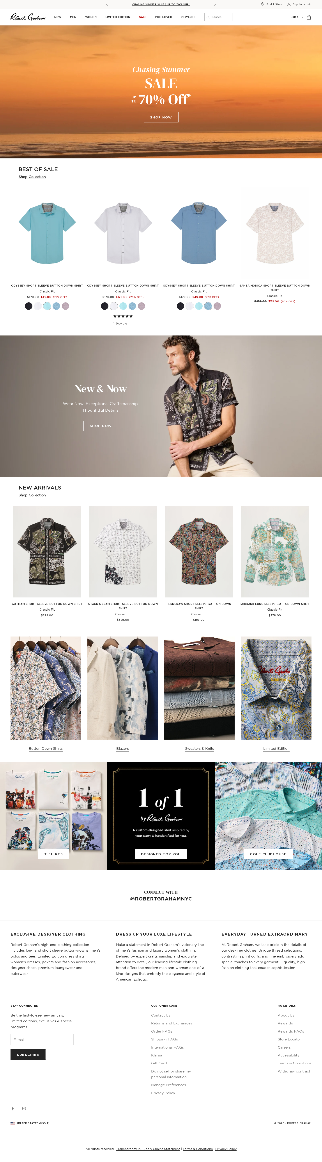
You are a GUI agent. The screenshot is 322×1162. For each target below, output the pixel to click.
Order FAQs (161, 1031)
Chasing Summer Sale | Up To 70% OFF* (161, 4)
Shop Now (161, 117)
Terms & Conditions (294, 1063)
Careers (284, 1047)
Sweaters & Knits (199, 748)
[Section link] (161, 91)
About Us (286, 1015)
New (57, 17)
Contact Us (160, 1015)
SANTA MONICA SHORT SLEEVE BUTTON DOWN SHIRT (274, 287)
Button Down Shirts (46, 748)
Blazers (122, 748)
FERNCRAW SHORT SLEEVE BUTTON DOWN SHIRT (199, 606)
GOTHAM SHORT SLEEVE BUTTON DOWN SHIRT (47, 604)
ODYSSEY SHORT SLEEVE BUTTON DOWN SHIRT (47, 285)
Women (91, 17)
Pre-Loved (163, 17)
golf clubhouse (268, 854)
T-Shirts (53, 854)
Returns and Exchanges (171, 1023)
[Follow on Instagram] (24, 1108)
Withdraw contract (294, 1071)
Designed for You (161, 854)
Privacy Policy (163, 1093)
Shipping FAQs (164, 1039)
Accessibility (288, 1055)
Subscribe (28, 1054)
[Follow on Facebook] (13, 1108)
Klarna (156, 1055)
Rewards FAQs (291, 1031)
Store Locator (289, 1039)
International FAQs (167, 1047)
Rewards (188, 17)
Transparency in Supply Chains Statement (148, 1149)
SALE (143, 17)
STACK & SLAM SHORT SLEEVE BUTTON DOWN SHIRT (123, 606)
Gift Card (159, 1063)
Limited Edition (118, 17)
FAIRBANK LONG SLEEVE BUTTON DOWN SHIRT (275, 604)
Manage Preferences (168, 1085)
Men (73, 17)
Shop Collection (32, 177)
